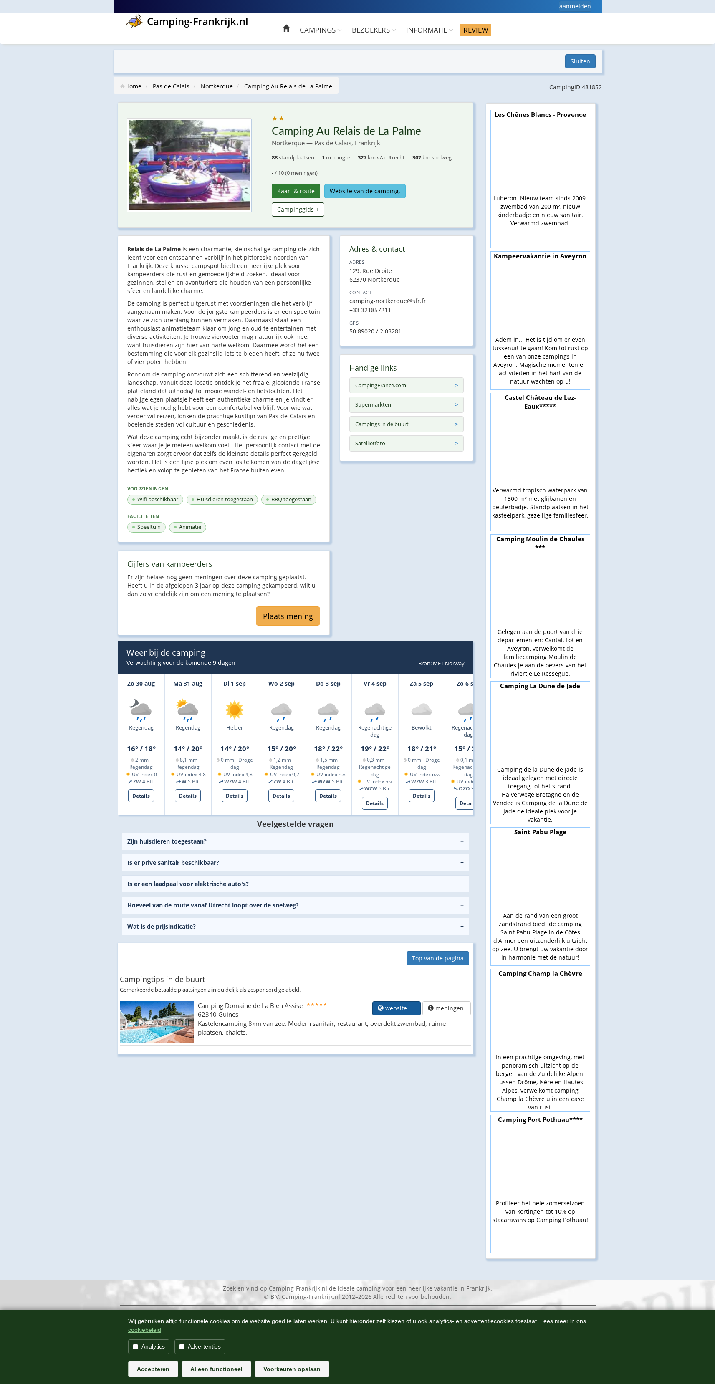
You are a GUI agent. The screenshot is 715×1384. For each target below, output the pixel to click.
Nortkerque (217, 86)
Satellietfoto (370, 443)
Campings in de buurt (382, 424)
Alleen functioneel (216, 1369)
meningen (449, 1008)
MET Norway (449, 663)
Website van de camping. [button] (365, 191)
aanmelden (575, 6)
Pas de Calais (171, 86)
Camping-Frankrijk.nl (197, 21)
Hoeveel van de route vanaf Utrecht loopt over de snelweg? (213, 905)
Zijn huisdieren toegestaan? (167, 841)
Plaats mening (288, 616)
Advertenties (204, 1346)
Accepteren (153, 1369)
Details (141, 795)
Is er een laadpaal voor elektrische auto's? (188, 884)
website (399, 1008)
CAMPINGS (318, 30)
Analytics (153, 1346)
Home (133, 86)
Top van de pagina (438, 958)
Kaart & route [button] (296, 191)
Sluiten (580, 61)
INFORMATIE (427, 30)
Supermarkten (373, 404)
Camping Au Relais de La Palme (288, 86)
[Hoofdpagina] (286, 29)
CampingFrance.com (380, 385)
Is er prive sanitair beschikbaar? (173, 862)
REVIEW (475, 30)
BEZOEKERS (372, 30)
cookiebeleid (144, 1329)
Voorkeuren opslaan (292, 1369)
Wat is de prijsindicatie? (161, 926)
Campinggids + (298, 209)
